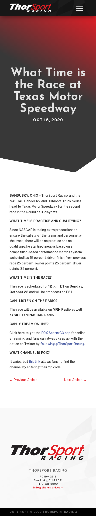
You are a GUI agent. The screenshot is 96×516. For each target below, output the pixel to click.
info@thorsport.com (48, 487)
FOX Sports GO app (56, 333)
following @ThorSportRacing (62, 344)
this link (34, 361)
